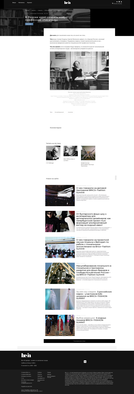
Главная (27, 10)
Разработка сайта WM (26, 386)
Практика (40, 376)
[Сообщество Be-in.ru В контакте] (85, 361)
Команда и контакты (26, 376)
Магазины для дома (41, 381)
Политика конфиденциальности (26, 382)
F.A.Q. (22, 378)
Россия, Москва (118, 3)
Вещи (14, 2)
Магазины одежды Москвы (90, 376)
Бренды (49, 374)
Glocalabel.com (41, 378)
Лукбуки (40, 372)
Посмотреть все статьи (79, 341)
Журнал (29, 2)
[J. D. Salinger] (53, 153)
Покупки (40, 374)
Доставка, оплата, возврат (27, 380)
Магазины (21, 2)
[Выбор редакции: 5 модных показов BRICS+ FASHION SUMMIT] (60, 325)
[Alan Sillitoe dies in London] (71, 151)
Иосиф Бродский (59, 112)
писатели (70, 112)
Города (49, 372)
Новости (40, 10)
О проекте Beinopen (26, 374)
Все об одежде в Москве (51, 377)
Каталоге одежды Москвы (71, 375)
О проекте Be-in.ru (25, 372)
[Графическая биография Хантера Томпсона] (88, 153)
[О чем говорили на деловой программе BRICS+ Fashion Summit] (60, 195)
